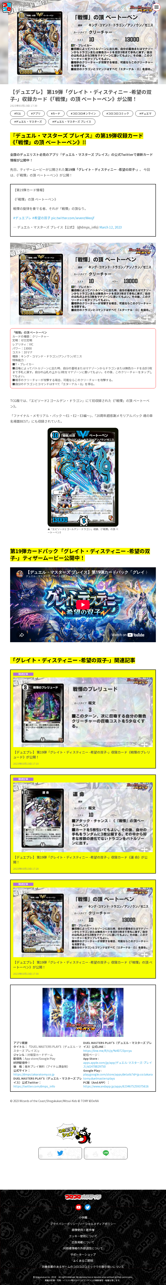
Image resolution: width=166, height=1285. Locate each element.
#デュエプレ (22, 217)
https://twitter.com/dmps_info (34, 1086)
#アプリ (35, 113)
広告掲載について (83, 1242)
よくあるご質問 (83, 1260)
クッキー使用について (83, 1236)
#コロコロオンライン (83, 113)
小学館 (83, 1217)
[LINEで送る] (106, 1153)
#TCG (17, 113)
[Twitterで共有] (60, 1153)
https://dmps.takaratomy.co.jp (33, 1074)
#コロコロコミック (117, 113)
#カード (55, 113)
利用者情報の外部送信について (83, 1248)
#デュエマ (145, 113)
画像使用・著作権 (83, 1230)
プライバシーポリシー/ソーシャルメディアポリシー (83, 1224)
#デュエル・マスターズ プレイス (71, 121)
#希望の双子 (41, 217)
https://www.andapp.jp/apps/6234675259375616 (116, 1086)
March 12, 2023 (110, 227)
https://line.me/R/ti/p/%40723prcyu (107, 1051)
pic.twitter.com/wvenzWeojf (72, 217)
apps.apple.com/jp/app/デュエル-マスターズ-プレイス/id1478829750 (117, 1065)
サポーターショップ (83, 1254)
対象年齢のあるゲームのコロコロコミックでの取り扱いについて (83, 1267)
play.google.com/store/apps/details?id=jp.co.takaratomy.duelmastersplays (118, 1076)
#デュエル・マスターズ (28, 121)
